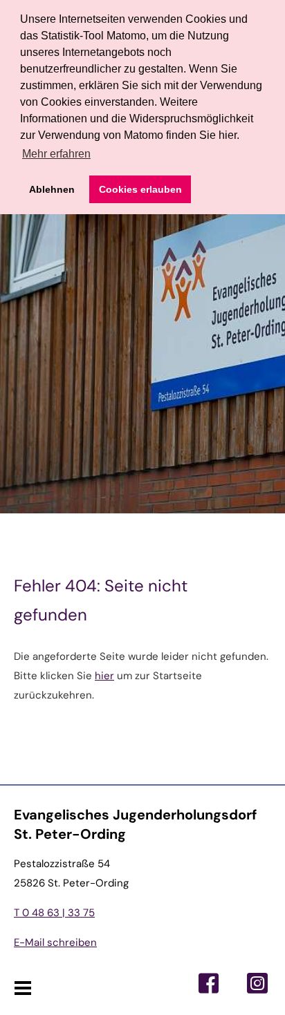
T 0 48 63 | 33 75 (54, 913)
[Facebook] (209, 983)
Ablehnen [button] (52, 189)
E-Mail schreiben (55, 942)
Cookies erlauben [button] (140, 189)
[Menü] (22, 988)
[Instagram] (257, 983)
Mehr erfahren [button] (56, 154)
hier (104, 676)
